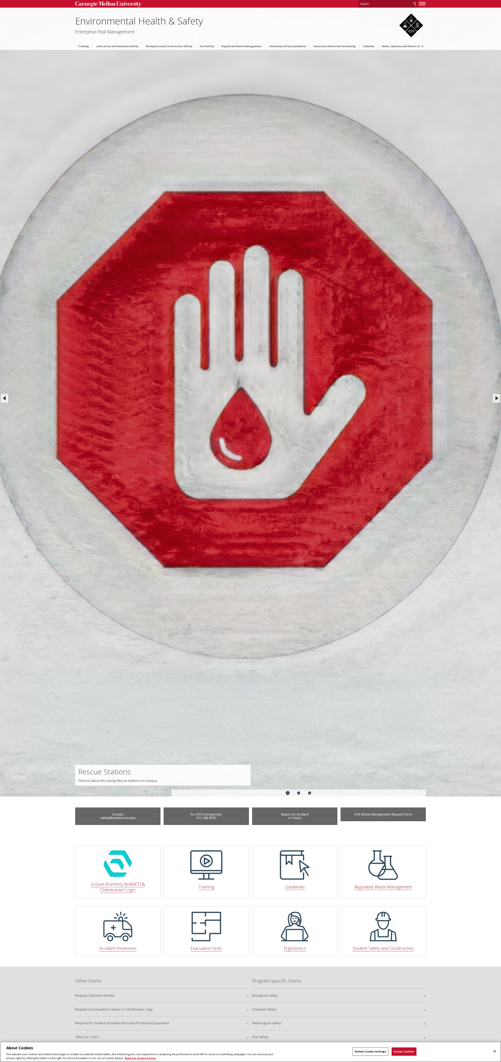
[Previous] (4, 398)
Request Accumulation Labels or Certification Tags (114, 1009)
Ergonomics (295, 948)
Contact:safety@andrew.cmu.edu (118, 816)
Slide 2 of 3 (298, 793)
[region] (250, 1052)
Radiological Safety (266, 1023)
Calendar (369, 46)
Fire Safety (207, 46)
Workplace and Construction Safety (169, 46)
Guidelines (295, 887)
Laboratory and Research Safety (117, 46)
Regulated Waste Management (242, 46)
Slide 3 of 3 (309, 793)
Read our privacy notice (140, 1058)
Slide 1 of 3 (288, 793)
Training (83, 46)
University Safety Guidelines (287, 46)
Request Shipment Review (95, 995)
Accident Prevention (117, 948)
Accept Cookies (404, 1051)
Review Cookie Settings (370, 1051)
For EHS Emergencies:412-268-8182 (206, 816)
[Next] (496, 398)
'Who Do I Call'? (87, 1037)
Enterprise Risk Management (104, 32)
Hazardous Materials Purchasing (335, 46)
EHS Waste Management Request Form (383, 814)
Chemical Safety (264, 1009)
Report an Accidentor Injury (295, 816)
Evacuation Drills (206, 948)
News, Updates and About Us (401, 46)
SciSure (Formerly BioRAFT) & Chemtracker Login (118, 887)
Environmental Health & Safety (139, 20)
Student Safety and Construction (383, 948)
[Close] (494, 1051)
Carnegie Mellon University (115, 4)
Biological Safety (265, 995)
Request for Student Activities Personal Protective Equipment (122, 1023)
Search (414, 4)
